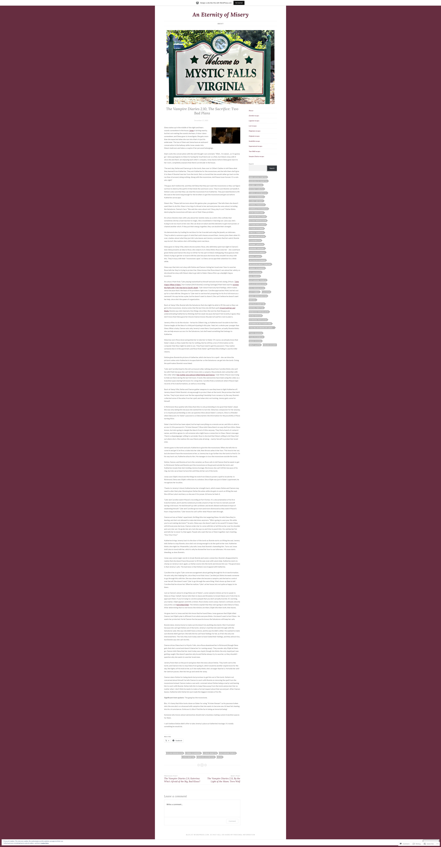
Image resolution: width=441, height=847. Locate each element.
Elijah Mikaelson (175, 753)
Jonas (191, 130)
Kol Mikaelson (256, 288)
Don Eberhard (256, 213)
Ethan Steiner (256, 229)
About (221, 24)
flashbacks (255, 241)
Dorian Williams (257, 217)
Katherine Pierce (228, 753)
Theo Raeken (255, 333)
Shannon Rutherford (260, 324)
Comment (232, 821)
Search (251, 164)
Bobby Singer (255, 185)
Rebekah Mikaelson (259, 312)
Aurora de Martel (258, 181)
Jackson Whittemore (260, 264)
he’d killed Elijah (183, 605)
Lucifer (266, 292)
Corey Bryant (256, 201)
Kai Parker (254, 276)
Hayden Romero (257, 252)
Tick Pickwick (256, 337)
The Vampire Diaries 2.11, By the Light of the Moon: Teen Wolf (223, 779)
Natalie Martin (256, 304)
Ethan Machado (257, 225)
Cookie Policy (45, 843)
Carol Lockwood (258, 193)
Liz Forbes (254, 292)
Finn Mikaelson (257, 237)
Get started (239, 3)
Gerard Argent (257, 248)
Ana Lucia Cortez (258, 177)
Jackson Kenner (257, 260)
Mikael (252, 300)
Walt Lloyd (254, 345)
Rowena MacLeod (258, 320)
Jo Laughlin (255, 272)
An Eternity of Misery (220, 14)
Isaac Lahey (255, 256)
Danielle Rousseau (258, 209)
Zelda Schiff (270, 345)
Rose (220, 757)
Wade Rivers (255, 341)
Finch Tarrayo (256, 233)
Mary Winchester (258, 296)
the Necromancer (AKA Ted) (260, 328)
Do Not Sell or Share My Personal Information (232, 835)
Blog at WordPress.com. (197, 835)
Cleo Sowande (256, 197)
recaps (254, 116)
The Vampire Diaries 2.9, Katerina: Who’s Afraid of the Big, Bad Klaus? (182, 779)
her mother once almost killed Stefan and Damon (196, 375)
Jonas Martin (210, 753)
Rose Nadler (255, 316)
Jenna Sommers (193, 753)
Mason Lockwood (206, 757)
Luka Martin (188, 757)
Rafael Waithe (256, 308)
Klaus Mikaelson (257, 284)
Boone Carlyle (256, 189)
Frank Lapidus (256, 244)
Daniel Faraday (257, 205)
